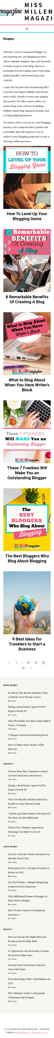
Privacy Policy (40, 1033)
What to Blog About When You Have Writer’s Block (27, 384)
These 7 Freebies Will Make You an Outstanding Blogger (27, 472)
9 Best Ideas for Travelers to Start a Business (27, 644)
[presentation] (27, 177)
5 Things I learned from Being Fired (28, 735)
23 (23, 668)
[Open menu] (27, 28)
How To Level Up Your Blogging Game (27, 216)
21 (36, 662)
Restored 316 (23, 1033)
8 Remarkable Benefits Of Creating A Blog (27, 299)
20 (28, 662)
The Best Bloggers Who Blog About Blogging (27, 558)
